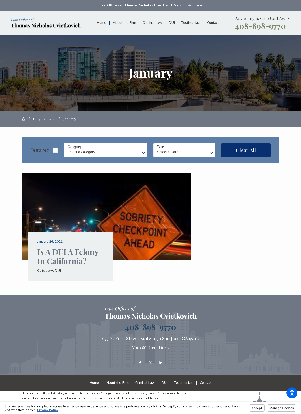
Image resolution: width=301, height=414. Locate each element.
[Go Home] (25, 119)
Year (160, 147)
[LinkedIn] (160, 362)
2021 (51, 119)
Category (74, 147)
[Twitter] (150, 362)
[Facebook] (140, 362)
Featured (39, 150)
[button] (291, 392)
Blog (37, 119)
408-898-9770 (260, 25)
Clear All (246, 150)
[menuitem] (103, 23)
